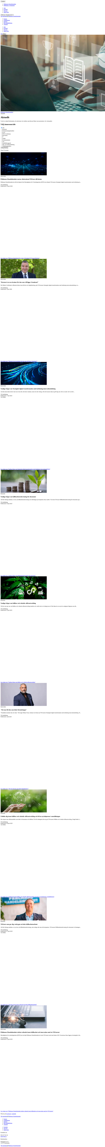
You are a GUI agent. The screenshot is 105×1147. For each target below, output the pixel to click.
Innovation (4, 135)
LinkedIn (14, 1113)
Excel (3, 132)
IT (2, 137)
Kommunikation (6, 140)
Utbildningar (7, 1120)
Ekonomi (4, 129)
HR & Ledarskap (6, 134)
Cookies (3, 1)
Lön (3, 141)
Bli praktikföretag (8, 1123)
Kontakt (6, 1127)
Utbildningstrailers (6, 146)
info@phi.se (4, 1136)
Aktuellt (6, 1124)
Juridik (4, 138)
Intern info (6, 1130)
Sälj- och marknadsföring (8, 144)
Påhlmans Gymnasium (9, 5)
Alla (3, 127)
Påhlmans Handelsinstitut (10, 4)
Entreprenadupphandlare (8, 130)
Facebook (8, 1113)
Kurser (5, 1119)
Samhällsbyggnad (6, 143)
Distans (5, 1121)
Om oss (5, 1128)
